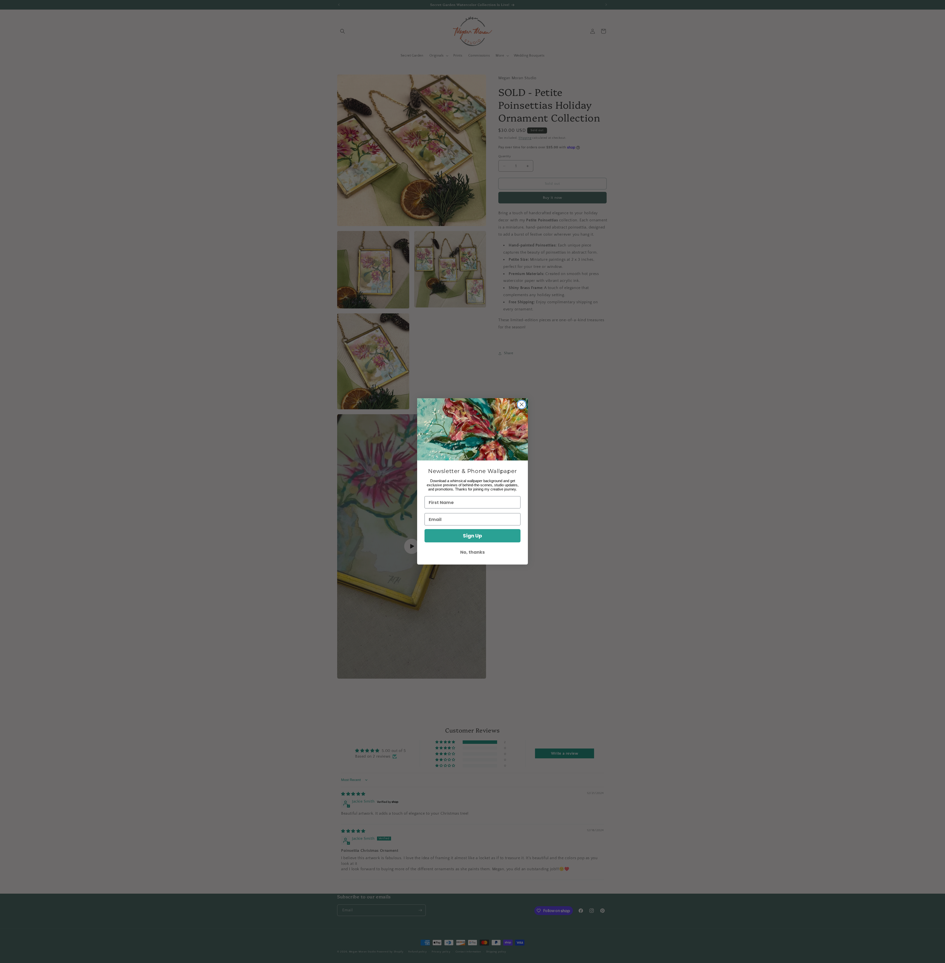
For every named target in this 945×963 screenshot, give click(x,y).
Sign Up (472, 536)
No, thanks (472, 552)
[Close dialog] (521, 404)
